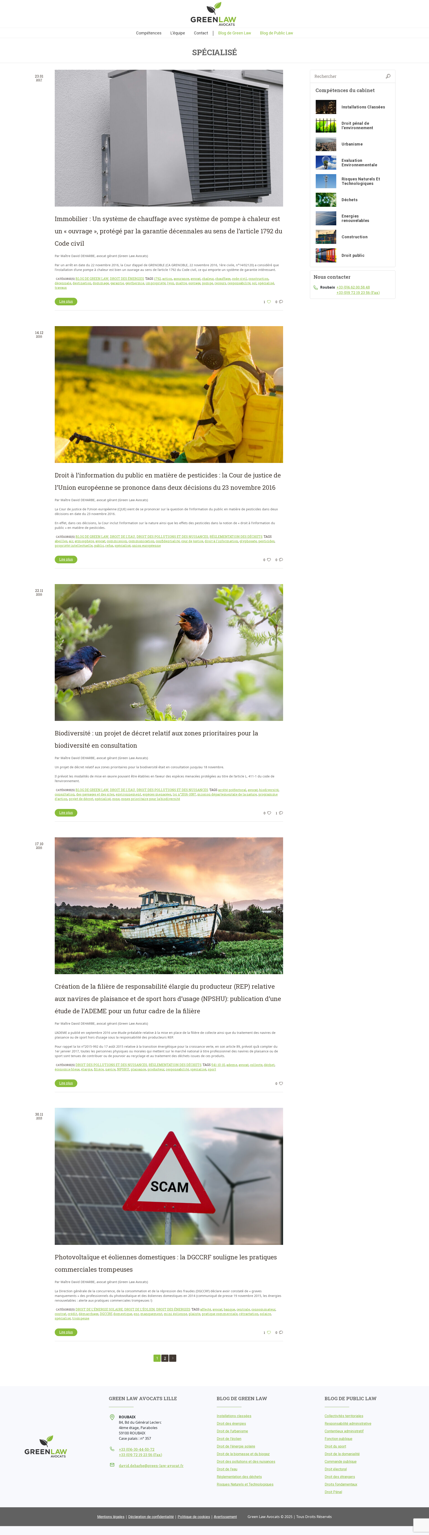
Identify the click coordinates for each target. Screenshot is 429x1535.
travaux (61, 287)
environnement (128, 794)
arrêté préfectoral (232, 790)
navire (110, 1069)
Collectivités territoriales (344, 1416)
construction (258, 279)
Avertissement (225, 1517)
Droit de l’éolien (229, 1439)
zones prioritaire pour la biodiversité (150, 799)
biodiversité (269, 790)
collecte (256, 1065)
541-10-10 (218, 1065)
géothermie (134, 283)
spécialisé (266, 283)
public (99, 545)
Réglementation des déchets (236, 536)
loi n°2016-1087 (184, 794)
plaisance (138, 1069)
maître (181, 283)
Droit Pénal (333, 1492)
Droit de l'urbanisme (232, 1431)
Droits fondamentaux (341, 1484)
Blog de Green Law (92, 279)
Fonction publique (338, 1439)
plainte (194, 1314)
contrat (60, 1314)
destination (82, 283)
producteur (155, 1069)
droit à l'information (221, 541)
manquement (151, 1314)
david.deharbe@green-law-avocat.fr (151, 1465)
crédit (72, 1314)
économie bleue (67, 1069)
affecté (205, 1309)
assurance (181, 279)
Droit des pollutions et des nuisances (172, 536)
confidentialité (168, 541)
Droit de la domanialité (342, 1454)
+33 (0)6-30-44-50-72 (136, 1449)
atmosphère (84, 541)
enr (136, 1314)
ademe (231, 1065)
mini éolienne (175, 1314)
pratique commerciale (220, 1314)
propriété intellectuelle (74, 545)
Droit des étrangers (340, 1477)
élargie (87, 1069)
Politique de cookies (194, 1517)
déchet (269, 1065)
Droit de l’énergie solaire (236, 1446)
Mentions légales (110, 1517)
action (167, 279)
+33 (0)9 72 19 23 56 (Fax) (358, 292)
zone (116, 799)
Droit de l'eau (122, 536)
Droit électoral (336, 1469)
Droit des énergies (127, 279)
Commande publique (341, 1461)
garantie (117, 283)
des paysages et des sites (95, 794)
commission (117, 541)
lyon (170, 283)
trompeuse (80, 1318)
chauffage (223, 279)
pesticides (266, 541)
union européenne (146, 545)
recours (220, 283)
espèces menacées (157, 794)
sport (212, 1069)
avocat (196, 279)
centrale (243, 1309)
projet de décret (81, 799)
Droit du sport (335, 1446)
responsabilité (239, 283)
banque (229, 1309)
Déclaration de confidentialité (151, 1517)
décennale (63, 283)
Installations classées (234, 1416)
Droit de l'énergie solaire (99, 1309)
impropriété (156, 283)
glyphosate (248, 541)
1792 (157, 279)
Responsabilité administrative (348, 1423)
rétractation (249, 1314)
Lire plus (66, 301)
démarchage (89, 1314)
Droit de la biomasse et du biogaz (243, 1454)
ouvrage (194, 283)
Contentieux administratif (344, 1431)
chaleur (208, 279)
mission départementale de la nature (227, 794)
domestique (122, 1314)
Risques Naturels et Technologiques (245, 1484)
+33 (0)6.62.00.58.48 (353, 287)
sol (254, 283)
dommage (101, 283)
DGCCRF (106, 1314)
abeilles (61, 541)
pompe (207, 283)
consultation (65, 794)
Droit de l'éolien (139, 1309)
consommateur (263, 1309)
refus (109, 545)
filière (99, 1069)
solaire (265, 1314)
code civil (239, 279)
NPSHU (123, 1069)
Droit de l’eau (227, 1469)
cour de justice (192, 541)
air (71, 541)
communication (141, 541)
